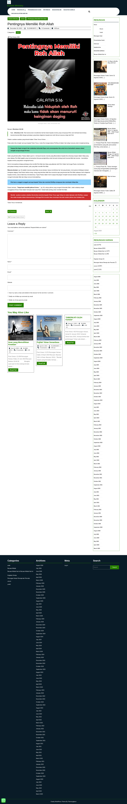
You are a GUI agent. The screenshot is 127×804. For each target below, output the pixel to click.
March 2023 (97, 421)
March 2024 (97, 379)
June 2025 (96, 326)
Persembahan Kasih (34, 10)
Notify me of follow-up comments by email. (21, 296)
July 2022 (96, 449)
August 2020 (97, 530)
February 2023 (97, 425)
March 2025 (97, 336)
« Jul (95, 233)
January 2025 (97, 343)
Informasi (46, 10)
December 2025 (98, 305)
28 (110, 223)
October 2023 (97, 396)
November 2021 (98, 477)
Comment (11, 231)
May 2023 (96, 414)
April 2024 (96, 375)
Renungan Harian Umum (17, 217)
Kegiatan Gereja (98, 259)
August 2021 (97, 488)
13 (106, 216)
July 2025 (96, 322)
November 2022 (98, 435)
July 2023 (96, 407)
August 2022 (97, 446)
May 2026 (96, 287)
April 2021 (96, 502)
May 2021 (96, 499)
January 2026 (97, 301)
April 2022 (96, 460)
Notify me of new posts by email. (18, 300)
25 (99, 223)
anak (95, 244)
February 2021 (97, 509)
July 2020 (96, 534)
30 (117, 223)
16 (117, 216)
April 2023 (96, 417)
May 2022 (96, 456)
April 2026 (96, 290)
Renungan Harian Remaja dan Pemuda (104, 262)
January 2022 (97, 470)
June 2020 (96, 537)
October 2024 (97, 354)
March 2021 (97, 506)
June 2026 (96, 283)
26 (103, 223)
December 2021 (98, 474)
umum (23, 18)
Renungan (20, 10)
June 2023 (96, 410)
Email (10, 272)
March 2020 (97, 548)
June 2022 (96, 453)
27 (106, 223)
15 (113, 216)
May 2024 (96, 372)
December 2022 (98, 432)
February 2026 (97, 297)
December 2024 (98, 347)
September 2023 (98, 400)
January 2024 (97, 386)
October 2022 (97, 439)
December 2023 (98, 389)
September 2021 (98, 485)
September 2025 (98, 315)
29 (113, 223)
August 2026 (97, 276)
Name (10, 261)
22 (113, 220)
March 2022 (97, 463)
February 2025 (97, 340)
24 (95, 223)
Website (10, 282)
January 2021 (97, 513)
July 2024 (96, 365)
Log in (66, 565)
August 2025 (97, 319)
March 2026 (97, 294)
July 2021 (96, 492)
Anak (101, 36)
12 (103, 216)
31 (95, 227)
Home (13, 10)
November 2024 (98, 350)
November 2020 (98, 520)
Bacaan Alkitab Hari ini (19, 13)
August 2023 (97, 403)
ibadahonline (56, 10)
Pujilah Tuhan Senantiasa (48, 342)
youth (95, 269)
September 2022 (98, 442)
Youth (101, 32)
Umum (101, 29)
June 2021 (96, 495)
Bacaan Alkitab (98, 248)
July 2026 (96, 280)
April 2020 (96, 545)
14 (110, 216)
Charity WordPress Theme (58, 801)
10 (95, 216)
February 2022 (97, 467)
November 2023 (98, 393)
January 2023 (97, 428)
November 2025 (98, 308)
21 (110, 220)
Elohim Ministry (15, 5)
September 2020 (98, 527)
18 (99, 220)
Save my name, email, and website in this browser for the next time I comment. (31, 293)
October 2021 (97, 481)
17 (95, 220)
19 (103, 220)
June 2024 (96, 368)
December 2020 (98, 516)
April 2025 (96, 333)
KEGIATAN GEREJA (69, 10)
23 (117, 220)
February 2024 (97, 382)
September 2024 (98, 357)
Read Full (14, 370)
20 (106, 220)
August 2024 (97, 361)
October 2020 (97, 523)
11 (99, 216)
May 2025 (96, 329)
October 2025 (97, 312)
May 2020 (96, 541)
